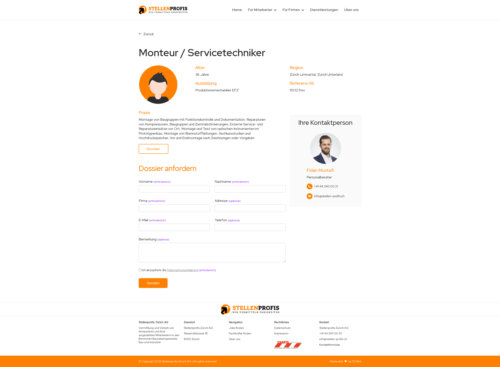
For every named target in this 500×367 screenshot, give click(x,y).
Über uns (351, 9)
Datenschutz (282, 328)
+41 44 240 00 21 (326, 186)
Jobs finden (236, 328)
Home (237, 9)
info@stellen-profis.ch (329, 196)
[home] (163, 9)
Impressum (281, 333)
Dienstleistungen (324, 9)
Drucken (153, 149)
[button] (262, 10)
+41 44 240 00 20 (330, 333)
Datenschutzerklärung (182, 270)
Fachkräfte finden (240, 333)
